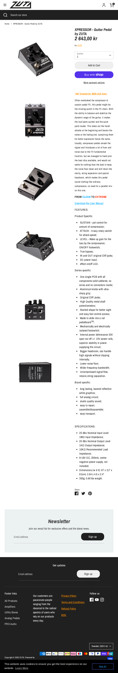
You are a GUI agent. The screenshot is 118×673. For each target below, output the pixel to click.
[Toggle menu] (5, 5)
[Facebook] (91, 600)
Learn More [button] (21, 668)
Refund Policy (68, 609)
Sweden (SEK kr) (100, 646)
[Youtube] (97, 600)
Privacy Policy (68, 596)
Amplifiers (10, 607)
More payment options (94, 82)
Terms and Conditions (72, 602)
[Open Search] (5, 14)
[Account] (104, 4)
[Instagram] (102, 600)
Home (7, 23)
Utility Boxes (11, 612)
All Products (11, 601)
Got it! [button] (102, 666)
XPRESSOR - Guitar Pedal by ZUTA (27, 23)
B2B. (64, 615)
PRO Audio (10, 624)
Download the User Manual (89, 203)
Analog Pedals (12, 618)
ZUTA (79, 45)
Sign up (92, 537)
